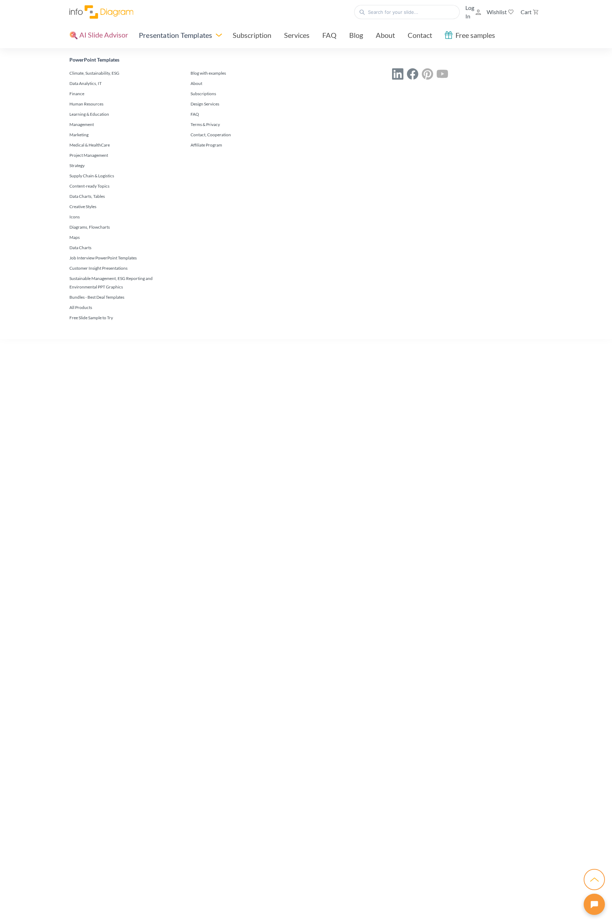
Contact (420, 35)
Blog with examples (208, 73)
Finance (76, 93)
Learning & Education (89, 114)
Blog (356, 35)
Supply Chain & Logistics (91, 175)
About (385, 35)
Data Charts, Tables (87, 196)
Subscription (252, 35)
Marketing (79, 134)
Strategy (77, 165)
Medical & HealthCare (89, 145)
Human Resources (86, 104)
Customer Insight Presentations (98, 268)
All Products (80, 307)
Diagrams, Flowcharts (89, 227)
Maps (74, 237)
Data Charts (80, 247)
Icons (74, 216)
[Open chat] (594, 904)
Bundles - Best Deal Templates (96, 297)
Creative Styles (82, 206)
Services (297, 35)
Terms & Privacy (205, 124)
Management (81, 124)
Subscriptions (203, 93)
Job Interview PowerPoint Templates (103, 257)
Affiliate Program (206, 145)
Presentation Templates (175, 35)
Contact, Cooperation (211, 134)
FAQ (329, 35)
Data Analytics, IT (85, 83)
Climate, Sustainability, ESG (94, 73)
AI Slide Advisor (103, 34)
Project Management (88, 155)
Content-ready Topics (89, 186)
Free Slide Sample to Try (91, 317)
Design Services (205, 104)
